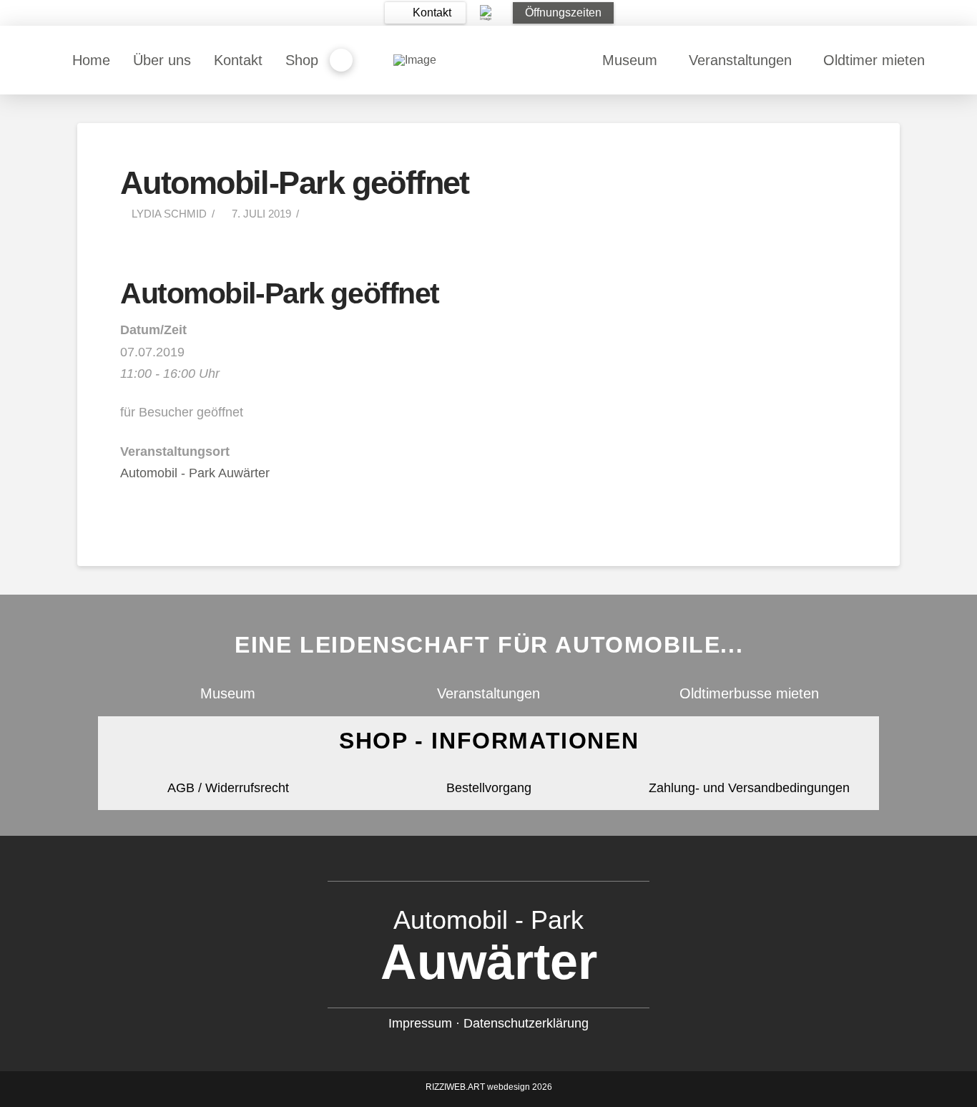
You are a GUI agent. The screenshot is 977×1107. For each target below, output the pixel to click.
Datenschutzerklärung (526, 1023)
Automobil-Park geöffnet (279, 293)
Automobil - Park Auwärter (195, 473)
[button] (425, 13)
